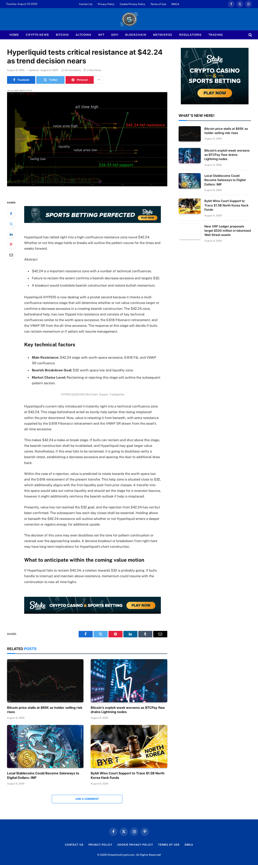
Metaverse (162, 34)
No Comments (73, 70)
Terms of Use (158, 4)
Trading (215, 34)
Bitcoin (62, 34)
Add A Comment (87, 798)
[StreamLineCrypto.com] (129, 19)
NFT (101, 34)
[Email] (11, 255)
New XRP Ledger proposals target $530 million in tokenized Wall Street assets (227, 230)
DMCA (175, 4)
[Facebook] (11, 213)
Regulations (190, 34)
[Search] (250, 34)
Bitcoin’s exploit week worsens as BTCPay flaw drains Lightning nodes (128, 710)
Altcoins (84, 34)
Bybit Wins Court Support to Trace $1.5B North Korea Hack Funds (127, 775)
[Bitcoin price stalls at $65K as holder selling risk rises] (45, 680)
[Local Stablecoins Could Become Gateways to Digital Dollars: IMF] (45, 746)
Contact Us (86, 4)
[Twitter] (11, 224)
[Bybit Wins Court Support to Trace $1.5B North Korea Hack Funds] (129, 746)
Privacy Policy (106, 4)
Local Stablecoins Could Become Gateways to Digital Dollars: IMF (43, 775)
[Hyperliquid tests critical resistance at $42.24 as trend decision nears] (87, 141)
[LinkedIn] (11, 234)
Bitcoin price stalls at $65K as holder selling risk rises (44, 710)
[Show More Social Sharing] (99, 80)
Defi (114, 34)
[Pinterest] (11, 244)
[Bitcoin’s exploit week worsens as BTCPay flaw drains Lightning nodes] (129, 680)
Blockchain (135, 34)
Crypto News (37, 34)
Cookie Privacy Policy (132, 4)
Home (14, 34)
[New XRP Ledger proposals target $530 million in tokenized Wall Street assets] (190, 231)
